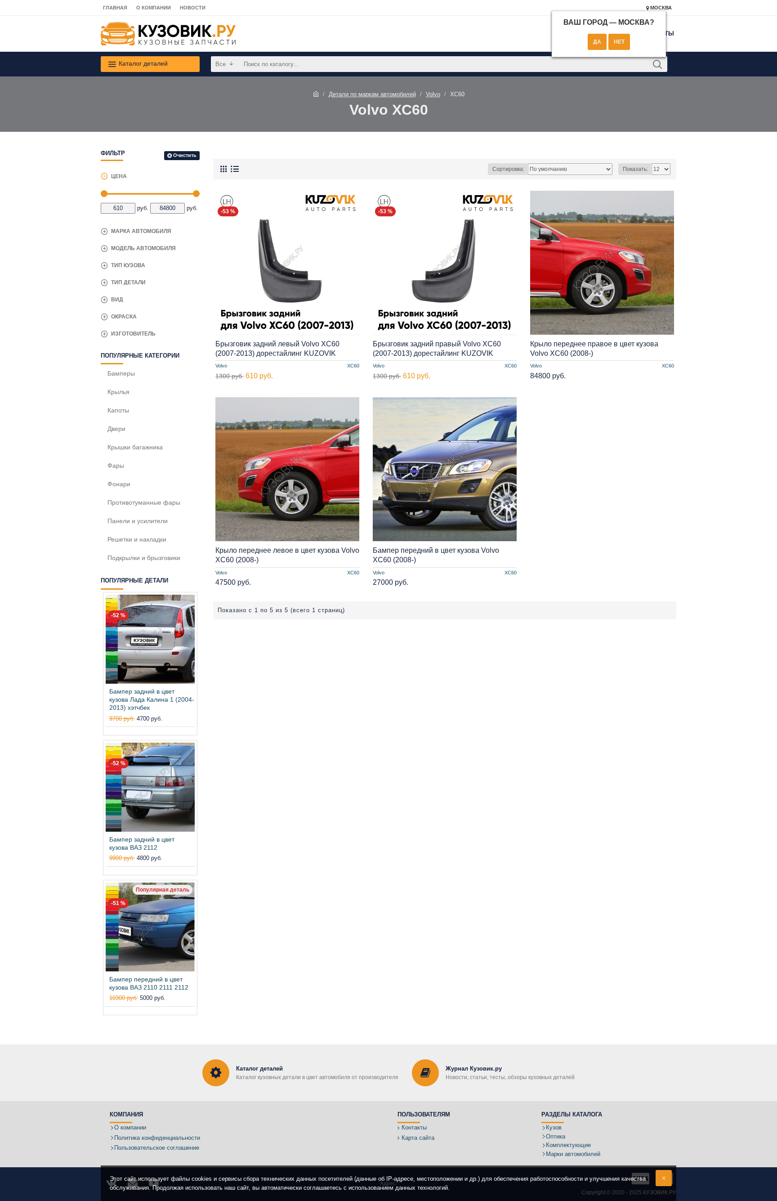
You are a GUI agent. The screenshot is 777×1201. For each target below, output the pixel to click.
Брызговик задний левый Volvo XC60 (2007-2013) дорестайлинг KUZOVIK (277, 348)
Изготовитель (133, 334)
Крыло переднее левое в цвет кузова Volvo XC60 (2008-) (287, 555)
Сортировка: (508, 169)
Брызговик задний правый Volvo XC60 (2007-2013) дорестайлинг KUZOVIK (437, 348)
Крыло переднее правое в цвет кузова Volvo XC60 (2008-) (594, 348)
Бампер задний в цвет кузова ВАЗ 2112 (141, 843)
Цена (119, 176)
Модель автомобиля (143, 248)
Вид (117, 299)
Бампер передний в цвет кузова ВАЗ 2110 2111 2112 (148, 983)
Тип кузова (128, 265)
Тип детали (128, 282)
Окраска (124, 317)
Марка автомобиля (141, 231)
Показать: (635, 169)
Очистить (184, 155)
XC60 (353, 365)
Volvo (433, 94)
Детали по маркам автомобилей (372, 94)
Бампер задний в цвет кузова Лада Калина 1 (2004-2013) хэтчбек (151, 699)
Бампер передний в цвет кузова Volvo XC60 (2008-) (436, 555)
